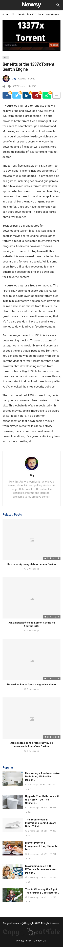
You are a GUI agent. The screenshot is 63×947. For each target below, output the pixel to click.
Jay (14, 78)
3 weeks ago (33, 569)
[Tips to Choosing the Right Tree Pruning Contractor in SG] (13, 895)
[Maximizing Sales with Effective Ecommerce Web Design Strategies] (13, 871)
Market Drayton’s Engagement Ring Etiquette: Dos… (41, 846)
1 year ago (33, 784)
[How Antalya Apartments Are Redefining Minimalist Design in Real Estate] (13, 779)
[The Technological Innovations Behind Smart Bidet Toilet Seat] (13, 825)
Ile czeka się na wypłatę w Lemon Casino (31, 564)
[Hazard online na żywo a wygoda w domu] (31, 659)
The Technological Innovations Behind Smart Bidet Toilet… (40, 823)
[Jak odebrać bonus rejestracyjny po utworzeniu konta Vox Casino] (31, 718)
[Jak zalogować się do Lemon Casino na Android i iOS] (31, 597)
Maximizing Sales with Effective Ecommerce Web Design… (41, 869)
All (6, 57)
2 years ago (33, 808)
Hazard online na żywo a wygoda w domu (31, 684)
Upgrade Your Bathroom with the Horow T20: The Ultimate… (42, 800)
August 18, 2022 (26, 78)
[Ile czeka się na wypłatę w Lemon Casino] (31, 539)
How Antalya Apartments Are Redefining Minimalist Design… (42, 776)
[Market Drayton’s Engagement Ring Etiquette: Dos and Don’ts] (13, 848)
